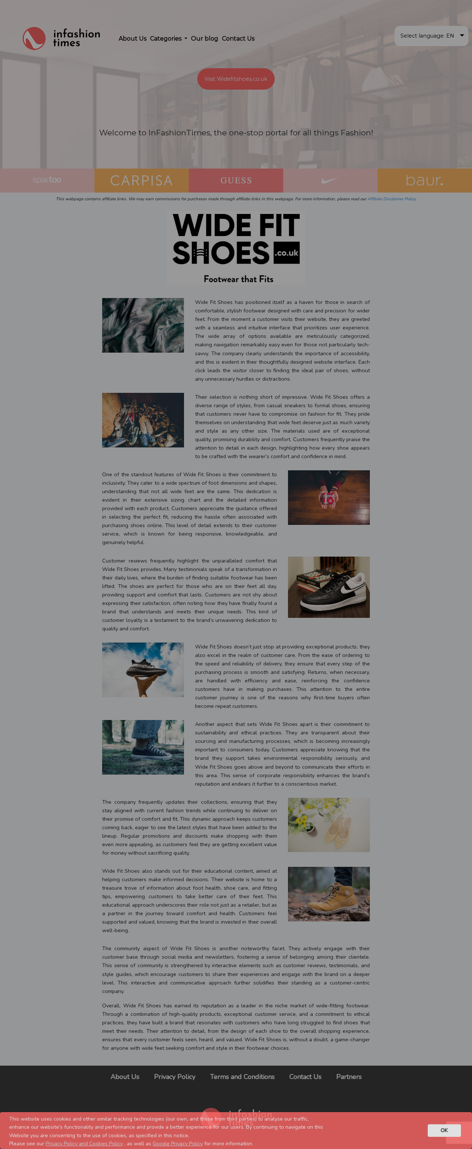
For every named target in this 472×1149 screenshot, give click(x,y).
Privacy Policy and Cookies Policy (84, 1143)
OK (444, 1130)
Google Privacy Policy (178, 1143)
